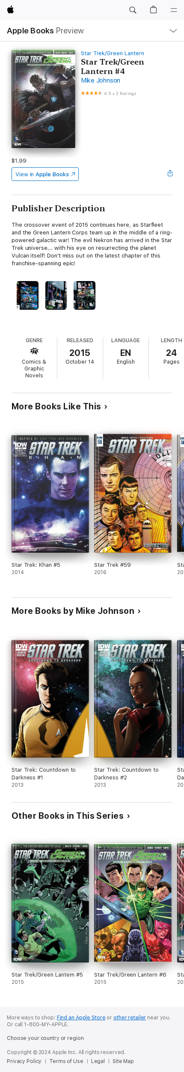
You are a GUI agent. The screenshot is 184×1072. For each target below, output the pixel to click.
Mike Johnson (100, 80)
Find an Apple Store (81, 1018)
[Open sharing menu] (170, 174)
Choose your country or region (45, 1038)
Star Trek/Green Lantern (112, 53)
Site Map (123, 1061)
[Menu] (173, 10)
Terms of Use (66, 1061)
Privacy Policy (24, 1061)
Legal (98, 1061)
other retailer (129, 1018)
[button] (132, 10)
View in (42, 174)
